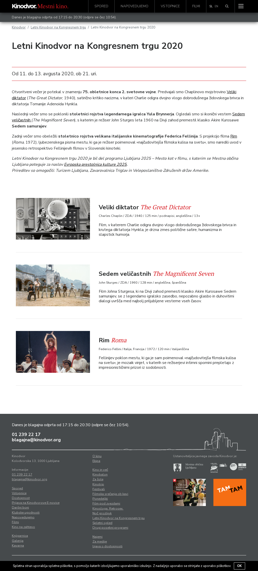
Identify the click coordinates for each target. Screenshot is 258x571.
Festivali (98, 489)
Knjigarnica (20, 535)
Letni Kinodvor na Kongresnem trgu (58, 27)
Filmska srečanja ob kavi (110, 494)
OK (239, 566)
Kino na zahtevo (23, 527)
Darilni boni (20, 507)
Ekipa (96, 461)
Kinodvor (19, 27)
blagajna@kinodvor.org (36, 440)
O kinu (97, 456)
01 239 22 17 (26, 434)
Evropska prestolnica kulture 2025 (95, 164)
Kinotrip (98, 484)
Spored (101, 6)
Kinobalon (100, 474)
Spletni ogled (102, 523)
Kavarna (18, 545)
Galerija (17, 541)
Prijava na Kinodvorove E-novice (35, 502)
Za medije (99, 541)
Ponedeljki (100, 498)
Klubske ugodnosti (26, 512)
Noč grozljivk (102, 513)
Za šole (97, 479)
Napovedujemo (134, 6)
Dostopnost (21, 498)
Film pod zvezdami (106, 503)
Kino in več (100, 469)
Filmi (196, 6)
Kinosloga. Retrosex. (107, 508)
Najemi (97, 536)
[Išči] (227, 6)
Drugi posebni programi (110, 527)
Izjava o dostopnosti (107, 546)
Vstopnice (170, 6)
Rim (233, 136)
